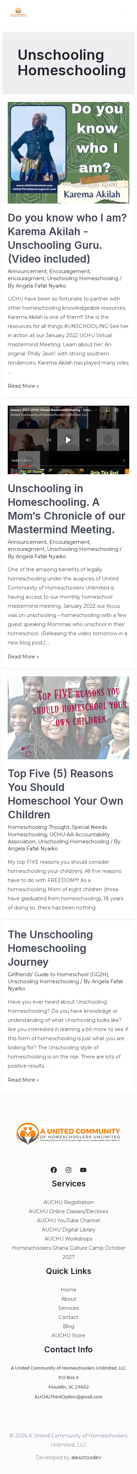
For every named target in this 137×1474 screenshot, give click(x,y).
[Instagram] (68, 1170)
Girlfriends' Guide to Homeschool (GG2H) (58, 974)
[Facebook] (54, 1170)
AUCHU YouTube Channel (68, 1220)
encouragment (26, 278)
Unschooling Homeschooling (82, 278)
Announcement (27, 271)
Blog (68, 1326)
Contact (68, 1317)
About (68, 1299)
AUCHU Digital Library (69, 1230)
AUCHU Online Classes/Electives (68, 1211)
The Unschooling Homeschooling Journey (50, 948)
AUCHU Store (68, 1335)
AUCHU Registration (69, 1202)
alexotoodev (86, 1457)
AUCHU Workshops (68, 1239)
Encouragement (69, 271)
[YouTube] (83, 1170)
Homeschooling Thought (39, 827)
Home (69, 1290)
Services (68, 1308)
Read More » (23, 386)
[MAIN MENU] (123, 12)
